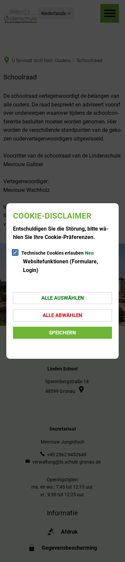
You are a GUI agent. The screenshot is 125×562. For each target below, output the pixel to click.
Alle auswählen (62, 298)
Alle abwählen (62, 315)
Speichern (62, 333)
